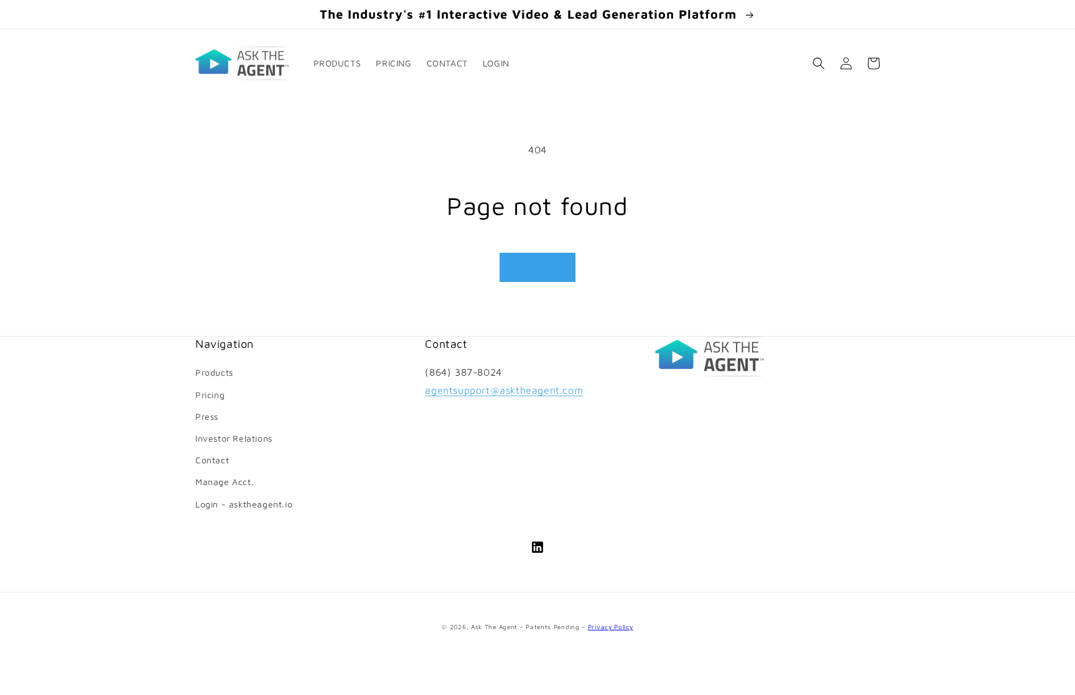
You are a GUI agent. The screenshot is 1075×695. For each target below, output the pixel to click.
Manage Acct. (224, 481)
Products (214, 372)
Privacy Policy (610, 626)
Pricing (210, 394)
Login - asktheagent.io (243, 504)
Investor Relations (233, 438)
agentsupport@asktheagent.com (504, 390)
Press (206, 416)
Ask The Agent (494, 626)
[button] (500, 63)
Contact (212, 460)
